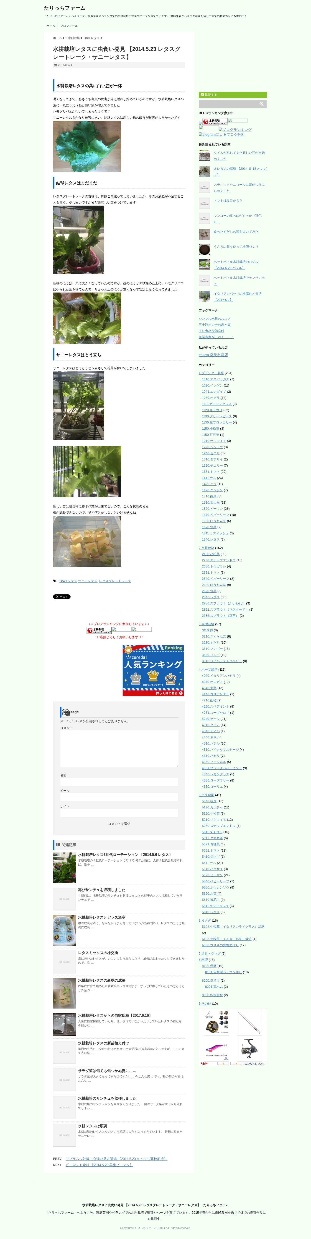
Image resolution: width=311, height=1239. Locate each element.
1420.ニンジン (212, 490)
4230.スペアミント (215, 706)
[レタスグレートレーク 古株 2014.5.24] (119, 240)
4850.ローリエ (212, 786)
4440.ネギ (209, 737)
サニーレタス (87, 581)
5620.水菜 (209, 893)
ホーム (50, 26)
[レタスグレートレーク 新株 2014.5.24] (119, 318)
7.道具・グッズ (210, 953)
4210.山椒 (209, 700)
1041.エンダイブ (214, 391)
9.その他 (205, 1003)
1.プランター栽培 (211, 373)
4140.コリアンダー (215, 694)
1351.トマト (211, 471)
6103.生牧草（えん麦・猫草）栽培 (227, 939)
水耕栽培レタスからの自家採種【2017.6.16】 (115, 1015)
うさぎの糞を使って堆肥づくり (236, 246)
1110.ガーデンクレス (217, 404)
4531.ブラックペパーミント (222, 768)
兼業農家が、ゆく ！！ (216, 337)
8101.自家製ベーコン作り (223, 972)
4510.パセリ (211, 756)
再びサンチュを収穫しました (101, 890)
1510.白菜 (209, 496)
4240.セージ (211, 719)
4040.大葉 (209, 688)
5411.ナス (209, 863)
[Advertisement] (106, 74)
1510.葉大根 (211, 502)
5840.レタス (211, 912)
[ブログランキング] (235, 130)
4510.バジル (211, 743)
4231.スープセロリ (215, 712)
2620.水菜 (209, 591)
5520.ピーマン (212, 875)
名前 (63, 775)
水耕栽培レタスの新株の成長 (101, 980)
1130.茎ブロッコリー (217, 422)
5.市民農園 (206, 795)
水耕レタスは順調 (92, 1126)
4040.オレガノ (212, 682)
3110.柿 (207, 630)
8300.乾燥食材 (212, 995)
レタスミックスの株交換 (98, 953)
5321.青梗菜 (211, 844)
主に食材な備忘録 (211, 331)
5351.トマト (211, 850)
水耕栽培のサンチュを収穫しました (107, 1098)
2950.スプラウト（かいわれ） (223, 603)
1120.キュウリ (212, 410)
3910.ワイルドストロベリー (222, 661)
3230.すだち (211, 642)
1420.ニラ (209, 484)
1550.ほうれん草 (214, 521)
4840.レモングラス (215, 774)
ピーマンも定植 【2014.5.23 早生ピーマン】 (99, 1165)
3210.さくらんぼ (214, 636)
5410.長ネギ (211, 856)
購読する (210, 95)
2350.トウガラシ (214, 566)
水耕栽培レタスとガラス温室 (101, 917)
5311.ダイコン (212, 832)
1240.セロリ (211, 453)
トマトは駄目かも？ (228, 200)
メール (65, 790)
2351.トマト (211, 572)
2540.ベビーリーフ (215, 578)
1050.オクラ (211, 398)
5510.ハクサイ (212, 869)
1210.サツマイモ (214, 441)
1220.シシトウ (212, 447)
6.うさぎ (205, 920)
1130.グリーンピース (217, 416)
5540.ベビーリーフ (215, 881)
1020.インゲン (212, 385)
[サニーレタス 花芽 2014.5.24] (119, 471)
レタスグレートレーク (115, 581)
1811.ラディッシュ (215, 533)
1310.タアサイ (212, 459)
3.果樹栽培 (206, 624)
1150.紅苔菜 (210, 435)
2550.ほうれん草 (214, 585)
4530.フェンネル (214, 762)
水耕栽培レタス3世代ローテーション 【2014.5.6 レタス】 (125, 855)
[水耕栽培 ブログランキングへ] (99, 631)
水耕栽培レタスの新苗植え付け (103, 1043)
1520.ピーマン (212, 508)
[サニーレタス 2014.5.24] (119, 405)
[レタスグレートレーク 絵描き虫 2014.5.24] (119, 146)
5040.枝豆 (209, 801)
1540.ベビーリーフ (215, 515)
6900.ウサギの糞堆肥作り (220, 945)
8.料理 (203, 960)
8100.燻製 (209, 966)
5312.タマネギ (212, 838)
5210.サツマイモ (214, 819)
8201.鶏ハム (214, 986)
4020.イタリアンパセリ (219, 675)
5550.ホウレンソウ (215, 887)
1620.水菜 (209, 527)
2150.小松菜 (211, 554)
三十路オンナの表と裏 (215, 325)
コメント (66, 728)
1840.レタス (211, 539)
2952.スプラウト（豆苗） (220, 615)
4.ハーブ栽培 (208, 669)
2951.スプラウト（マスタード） (225, 609)
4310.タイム (211, 725)
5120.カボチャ (212, 807)
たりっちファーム (65, 8)
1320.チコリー (212, 465)
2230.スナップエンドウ (219, 560)
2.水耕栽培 (206, 548)
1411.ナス (209, 478)
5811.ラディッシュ (215, 906)
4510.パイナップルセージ (220, 749)
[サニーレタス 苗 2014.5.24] (119, 541)
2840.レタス (68, 581)
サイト (65, 806)
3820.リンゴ (211, 655)
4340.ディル (211, 731)
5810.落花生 (211, 900)
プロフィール (69, 26)
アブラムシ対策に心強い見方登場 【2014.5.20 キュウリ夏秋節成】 (116, 1159)
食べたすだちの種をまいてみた (236, 231)
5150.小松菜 (211, 813)
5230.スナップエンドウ (219, 826)
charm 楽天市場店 (213, 355)
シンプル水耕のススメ (215, 318)
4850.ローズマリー (215, 780)
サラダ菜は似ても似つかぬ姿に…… (107, 1071)
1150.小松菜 (210, 428)
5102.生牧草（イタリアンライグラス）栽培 (233, 926)
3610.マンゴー (212, 649)
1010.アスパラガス (215, 379)
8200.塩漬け (211, 980)
